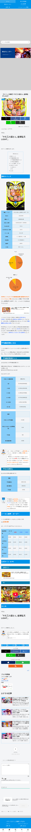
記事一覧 (8, 825)
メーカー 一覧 (19, 645)
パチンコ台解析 (12, 645)
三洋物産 (26, 645)
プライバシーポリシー (23, 823)
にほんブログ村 (4, 680)
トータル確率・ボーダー (15, 163)
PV (12, 169)
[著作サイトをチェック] (8, 662)
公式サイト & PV (14, 165)
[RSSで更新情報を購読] (15, 666)
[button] (28, 42)
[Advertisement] (15, 24)
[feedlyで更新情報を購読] (23, 662)
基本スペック (13, 156)
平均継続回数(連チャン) (16, 159)
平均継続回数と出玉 (14, 158)
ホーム (8, 823)
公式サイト (13, 167)
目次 (14, 153)
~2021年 (4, 645)
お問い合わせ (23, 825)
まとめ (11, 170)
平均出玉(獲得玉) (15, 161)
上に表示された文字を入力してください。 (11, 780)
